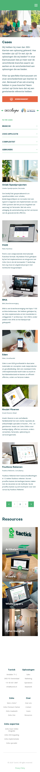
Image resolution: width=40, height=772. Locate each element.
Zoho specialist (11, 743)
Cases (28, 711)
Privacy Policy (20, 768)
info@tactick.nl (11, 687)
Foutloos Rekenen (12, 467)
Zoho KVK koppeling (11, 735)
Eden (5, 355)
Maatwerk (28, 687)
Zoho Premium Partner (11, 707)
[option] (11, 110)
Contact (28, 707)
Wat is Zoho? (11, 703)
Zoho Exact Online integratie (11, 730)
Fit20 (5, 245)
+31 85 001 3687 (12, 683)
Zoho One (11, 715)
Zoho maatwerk (11, 711)
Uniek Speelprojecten (14, 185)
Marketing (28, 678)
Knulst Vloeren (10, 409)
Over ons (28, 703)
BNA (4, 300)
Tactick (10, 5)
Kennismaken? (21, 99)
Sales (28, 674)
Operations (28, 683)
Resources (28, 715)
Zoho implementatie (11, 739)
